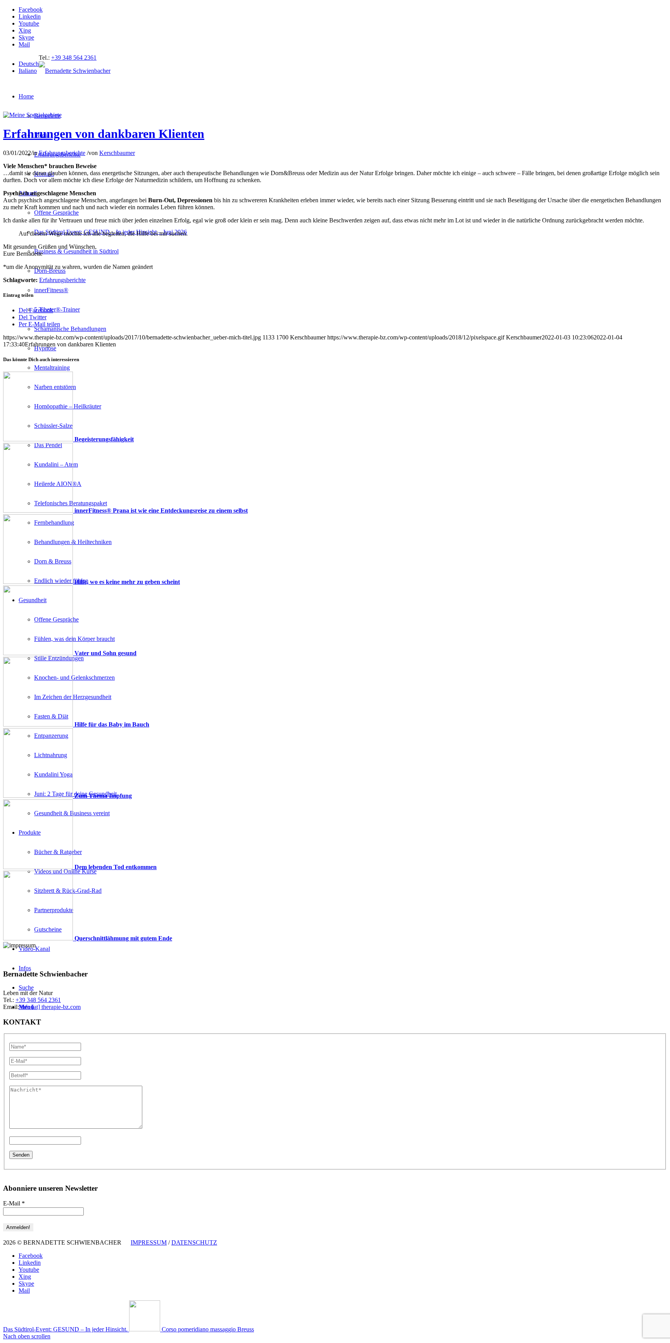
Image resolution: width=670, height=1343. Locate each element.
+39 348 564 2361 (74, 57)
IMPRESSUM (149, 1242)
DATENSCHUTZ (194, 1242)
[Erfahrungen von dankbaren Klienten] (32, 115)
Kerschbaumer (117, 153)
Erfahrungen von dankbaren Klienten (103, 134)
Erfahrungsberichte (62, 153)
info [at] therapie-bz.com (51, 1007)
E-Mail (14, 1203)
